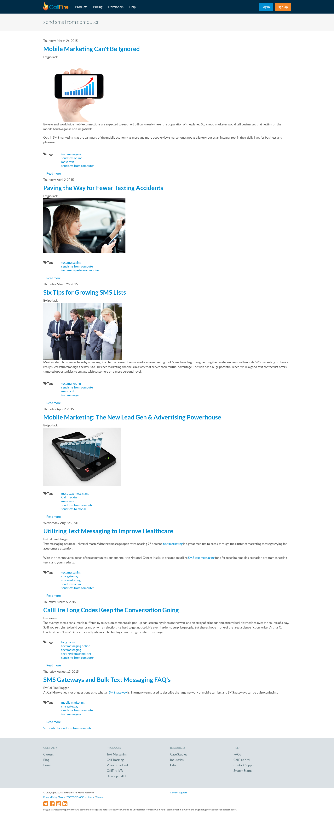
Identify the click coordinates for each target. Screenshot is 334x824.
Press (47, 765)
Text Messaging (117, 754)
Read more (53, 173)
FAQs (237, 754)
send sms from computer (77, 165)
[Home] (57, 7)
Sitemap (100, 797)
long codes (68, 642)
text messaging (71, 154)
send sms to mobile (74, 509)
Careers (48, 754)
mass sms (67, 501)
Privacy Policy (50, 797)
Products (81, 7)
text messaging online (75, 646)
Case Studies (178, 754)
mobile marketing (72, 702)
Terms (62, 797)
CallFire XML (242, 759)
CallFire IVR (115, 770)
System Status (242, 770)
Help (132, 7)
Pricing (97, 7)
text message (70, 395)
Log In (266, 7)
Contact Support (244, 765)
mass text (67, 162)
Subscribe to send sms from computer (68, 728)
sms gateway (69, 576)
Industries (177, 759)
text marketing (71, 383)
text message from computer (80, 270)
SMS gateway (118, 692)
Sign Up (283, 7)
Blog (46, 759)
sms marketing (71, 580)
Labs (173, 765)
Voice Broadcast (117, 765)
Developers (116, 7)
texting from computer (76, 653)
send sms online (71, 158)
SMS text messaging (201, 557)
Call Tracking (69, 497)
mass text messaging (75, 493)
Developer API (116, 776)
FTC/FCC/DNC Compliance (80, 797)
